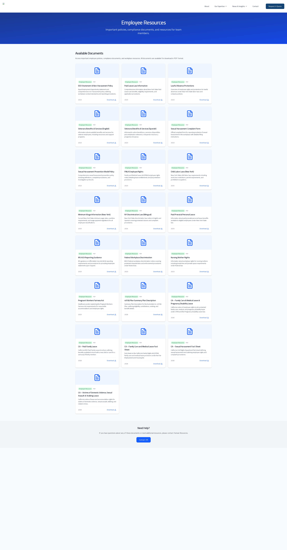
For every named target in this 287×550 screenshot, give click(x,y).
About (206, 6)
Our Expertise (220, 6)
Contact (256, 6)
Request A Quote (275, 6)
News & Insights (238, 6)
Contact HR (143, 439)
